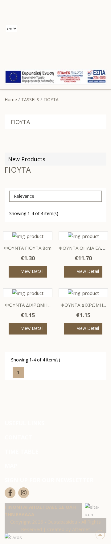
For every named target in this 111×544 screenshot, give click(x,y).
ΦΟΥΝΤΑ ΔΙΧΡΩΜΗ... (28, 305)
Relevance (55, 196)
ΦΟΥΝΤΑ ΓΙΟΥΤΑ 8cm (27, 248)
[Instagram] (23, 492)
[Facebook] (10, 492)
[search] (61, 28)
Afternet (81, 529)
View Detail (32, 271)
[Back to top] (100, 534)
